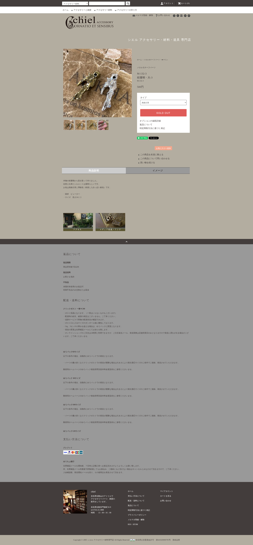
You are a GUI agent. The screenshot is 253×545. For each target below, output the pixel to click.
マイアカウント (166, 491)
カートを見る (165, 496)
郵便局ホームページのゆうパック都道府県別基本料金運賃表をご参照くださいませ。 (98, 369)
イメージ (158, 170)
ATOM (135, 524)
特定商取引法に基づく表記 (152, 128)
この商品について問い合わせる (155, 158)
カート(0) (185, 3)
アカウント (168, 3)
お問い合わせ (164, 15)
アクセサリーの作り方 (127, 10)
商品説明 (94, 170)
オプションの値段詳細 (150, 121)
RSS (129, 524)
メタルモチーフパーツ (152, 60)
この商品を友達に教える (151, 154)
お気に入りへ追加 (163, 148)
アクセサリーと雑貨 (82, 10)
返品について (146, 124)
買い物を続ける (147, 162)
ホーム (66, 10)
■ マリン (165, 60)
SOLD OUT (163, 112)
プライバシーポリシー (137, 515)
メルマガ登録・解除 (144, 15)
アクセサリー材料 (104, 10)
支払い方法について (136, 496)
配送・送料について (136, 501)
